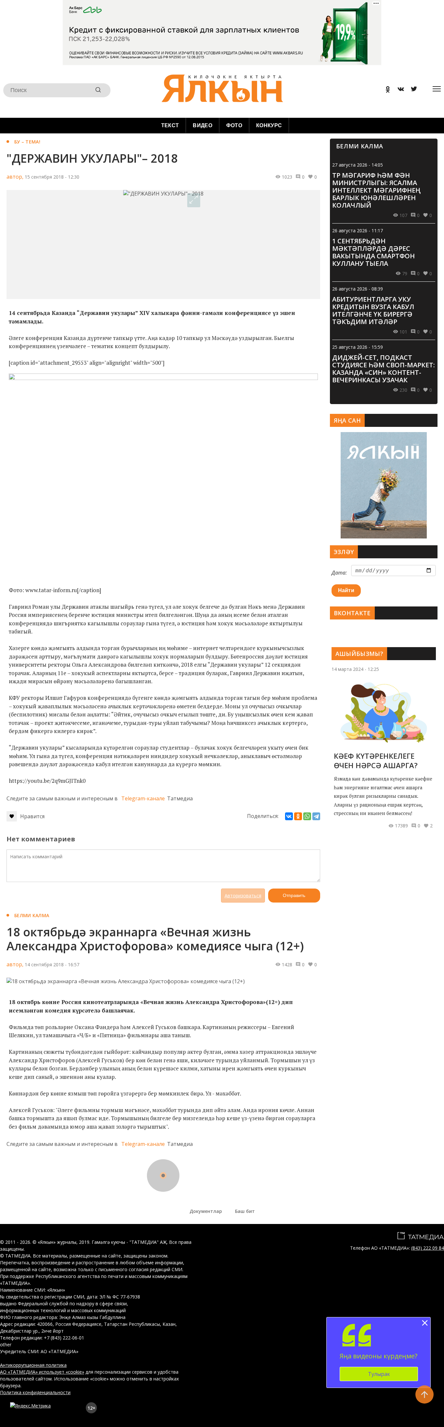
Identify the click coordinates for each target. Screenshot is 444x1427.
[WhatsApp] (307, 816)
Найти (346, 590)
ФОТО (234, 125)
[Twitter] (411, 90)
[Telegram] (316, 816)
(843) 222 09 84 (427, 1248)
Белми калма (31, 915)
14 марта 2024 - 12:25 (355, 669)
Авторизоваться (243, 895)
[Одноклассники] (298, 816)
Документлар (205, 1211)
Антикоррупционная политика (33, 1365)
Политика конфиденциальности (35, 1392)
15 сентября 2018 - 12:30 (52, 177)
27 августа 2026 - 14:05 (357, 165)
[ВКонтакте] (289, 816)
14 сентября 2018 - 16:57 (52, 964)
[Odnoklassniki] (385, 90)
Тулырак (379, 1374)
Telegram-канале (143, 798)
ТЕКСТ (170, 125)
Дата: (339, 572)
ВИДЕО (202, 125)
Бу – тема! (27, 142)
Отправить (294, 895)
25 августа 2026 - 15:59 (357, 347)
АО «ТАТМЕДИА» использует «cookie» (42, 1372)
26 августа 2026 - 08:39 (357, 289)
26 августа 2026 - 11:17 (357, 230)
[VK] (398, 90)
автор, (15, 176)
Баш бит (245, 1211)
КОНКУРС (269, 125)
